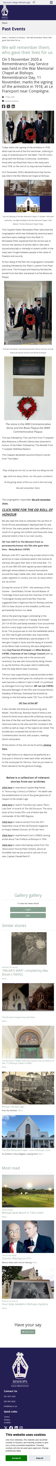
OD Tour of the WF (28, 703)
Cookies (7, 1422)
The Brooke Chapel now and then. (18, 1017)
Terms (7, 1417)
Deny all (39, 1458)
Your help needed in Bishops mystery (25, 1304)
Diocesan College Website (14, 2)
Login (28, 2)
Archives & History (17, 37)
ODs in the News (9, 1255)
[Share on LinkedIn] (13, 107)
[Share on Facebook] (3, 107)
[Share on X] (8, 107)
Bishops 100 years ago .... (14, 1106)
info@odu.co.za (10, 1406)
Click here (7, 787)
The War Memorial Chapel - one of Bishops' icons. (26, 1150)
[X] (6, 1428)
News (4, 37)
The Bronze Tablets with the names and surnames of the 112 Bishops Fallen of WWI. (28, 1062)
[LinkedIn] (16, 1428)
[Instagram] (21, 1428)
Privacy (7, 1419)
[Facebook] (11, 1428)
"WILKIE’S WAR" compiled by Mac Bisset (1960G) (25, 972)
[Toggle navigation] (51, 2)
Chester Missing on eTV (16, 1258)
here (19, 1451)
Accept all (16, 1458)
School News (7, 1210)
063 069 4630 (9, 1401)
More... (5, 978)
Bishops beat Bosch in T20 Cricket (22, 1212)
